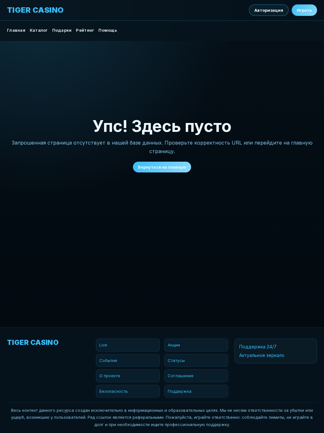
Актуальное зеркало (261, 355)
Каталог (39, 30)
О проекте (109, 375)
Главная (16, 30)
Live (103, 344)
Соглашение (181, 375)
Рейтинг (85, 30)
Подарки (62, 30)
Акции (174, 344)
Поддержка (179, 391)
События (108, 360)
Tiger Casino (35, 10)
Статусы (176, 360)
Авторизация (268, 10)
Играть (304, 10)
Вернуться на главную (162, 167)
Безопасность (113, 391)
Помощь (107, 30)
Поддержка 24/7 (258, 346)
